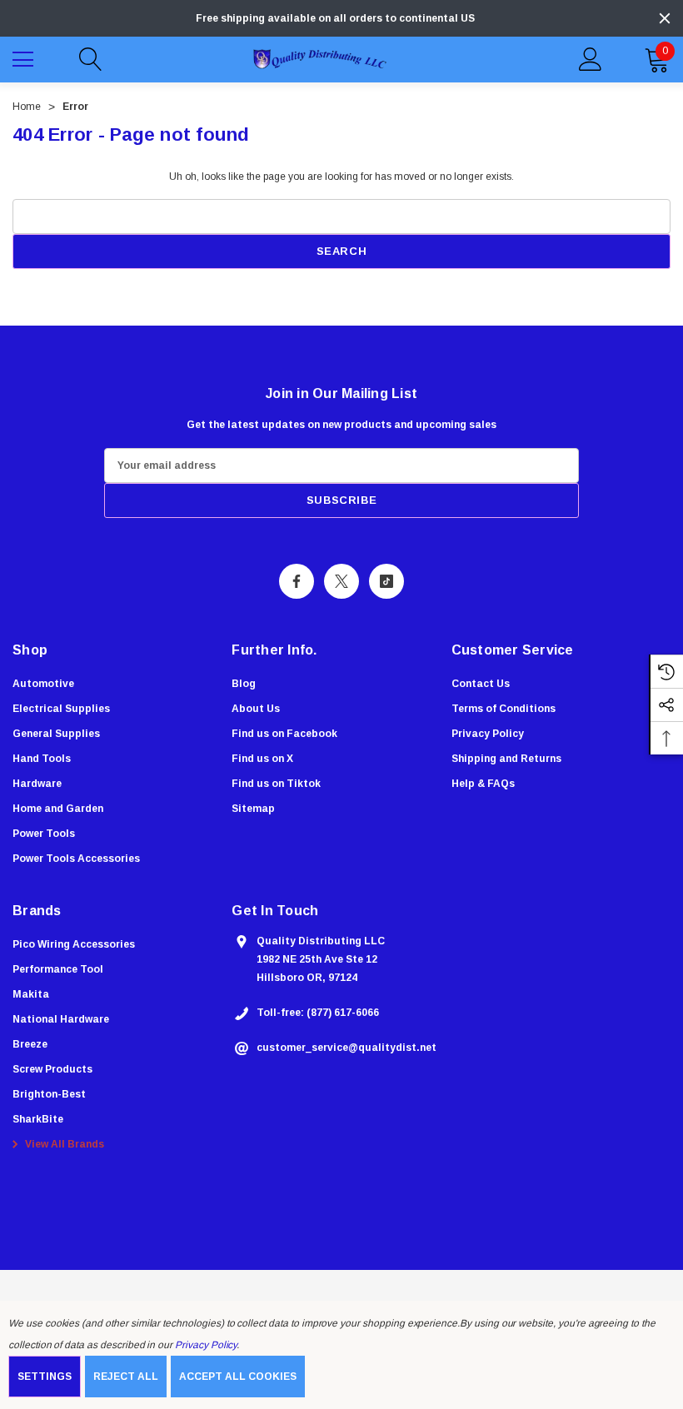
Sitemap (253, 808)
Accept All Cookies (238, 1376)
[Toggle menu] (24, 57)
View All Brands (63, 1144)
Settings (44, 1376)
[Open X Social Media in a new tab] (341, 581)
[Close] (665, 18)
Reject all (125, 1376)
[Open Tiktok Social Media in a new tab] (386, 581)
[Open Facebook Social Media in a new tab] (296, 581)
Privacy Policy (206, 1345)
